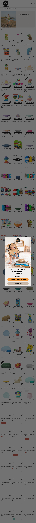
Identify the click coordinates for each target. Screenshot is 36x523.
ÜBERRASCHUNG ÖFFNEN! (18, 279)
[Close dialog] (30, 238)
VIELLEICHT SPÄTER (18, 283)
